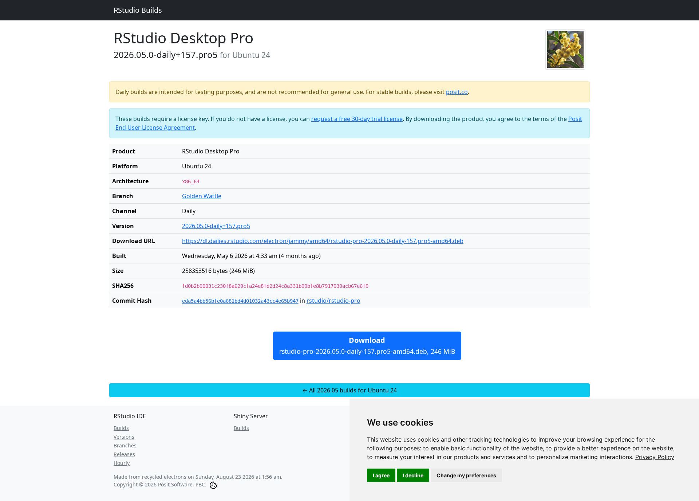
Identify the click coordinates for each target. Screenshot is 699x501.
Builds (121, 427)
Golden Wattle (201, 196)
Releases (124, 454)
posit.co (457, 92)
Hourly (122, 462)
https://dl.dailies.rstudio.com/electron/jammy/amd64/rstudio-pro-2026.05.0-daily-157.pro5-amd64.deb (322, 241)
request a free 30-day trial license (357, 119)
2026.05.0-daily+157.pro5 (216, 226)
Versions (124, 436)
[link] (654, 457)
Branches (125, 445)
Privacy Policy (654, 457)
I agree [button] (381, 475)
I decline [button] (413, 475)
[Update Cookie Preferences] (213, 484)
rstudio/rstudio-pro (333, 301)
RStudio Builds (138, 10)
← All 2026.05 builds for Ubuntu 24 (349, 390)
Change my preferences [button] (466, 475)
